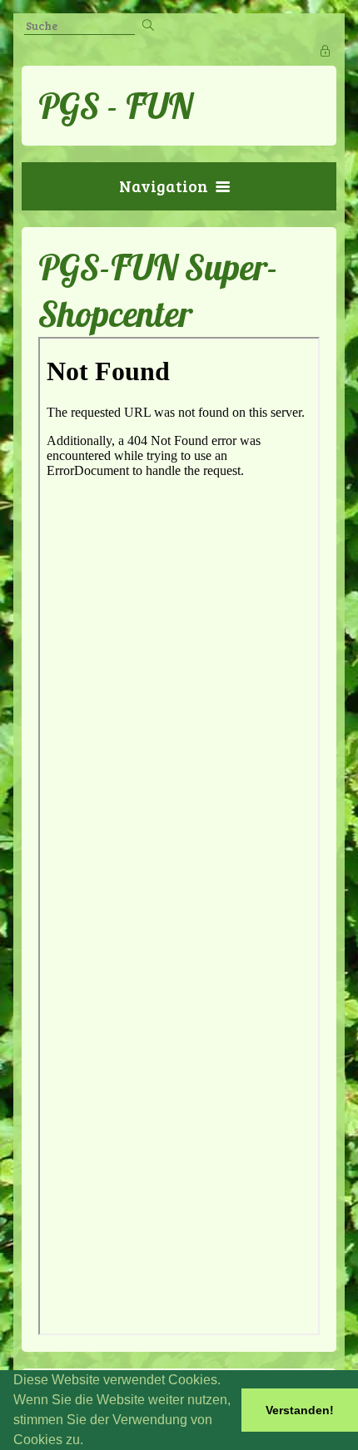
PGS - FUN (115, 105)
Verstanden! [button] (300, 1410)
